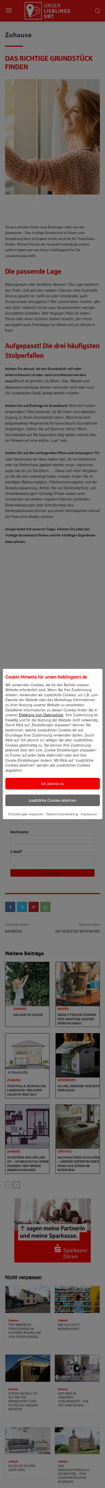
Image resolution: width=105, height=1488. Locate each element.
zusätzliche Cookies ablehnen (52, 800)
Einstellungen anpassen (25, 813)
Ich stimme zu (52, 783)
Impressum (89, 813)
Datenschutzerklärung (62, 813)
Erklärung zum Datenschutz (41, 714)
